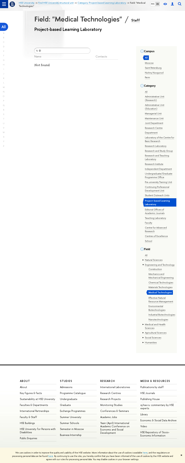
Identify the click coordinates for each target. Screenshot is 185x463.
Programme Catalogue (73, 393)
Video (143, 426)
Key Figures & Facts (31, 393)
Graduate (65, 405)
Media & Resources (155, 381)
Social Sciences (153, 337)
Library (144, 414)
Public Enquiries (28, 438)
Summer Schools (69, 423)
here (145, 452)
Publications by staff (152, 387)
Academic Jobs (108, 417)
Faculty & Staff (28, 417)
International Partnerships (34, 411)
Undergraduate (68, 399)
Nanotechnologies (158, 319)
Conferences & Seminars (114, 411)
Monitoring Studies (111, 405)
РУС (153, 4)
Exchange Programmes (72, 411)
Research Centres (110, 393)
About (25, 381)
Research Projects (110, 399)
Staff (135, 20)
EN (157, 4)
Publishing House (150, 399)
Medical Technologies (160, 292)
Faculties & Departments (34, 405)
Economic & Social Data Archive (158, 420)
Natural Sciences (153, 259)
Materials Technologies (160, 287)
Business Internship (70, 435)
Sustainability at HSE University (37, 399)
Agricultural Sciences (155, 332)
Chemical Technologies (161, 282)
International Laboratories (115, 387)
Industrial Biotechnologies (162, 314)
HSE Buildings (27, 423)
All (3, 26)
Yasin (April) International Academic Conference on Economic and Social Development (115, 428)
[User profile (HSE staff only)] (172, 4)
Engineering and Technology (160, 264)
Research (107, 381)
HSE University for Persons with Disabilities (38, 430)
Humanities (151, 342)
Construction (155, 269)
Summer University (70, 417)
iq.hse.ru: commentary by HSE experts (157, 406)
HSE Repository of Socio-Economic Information (154, 433)
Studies (66, 381)
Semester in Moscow (72, 429)
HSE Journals (147, 393)
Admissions (66, 387)
